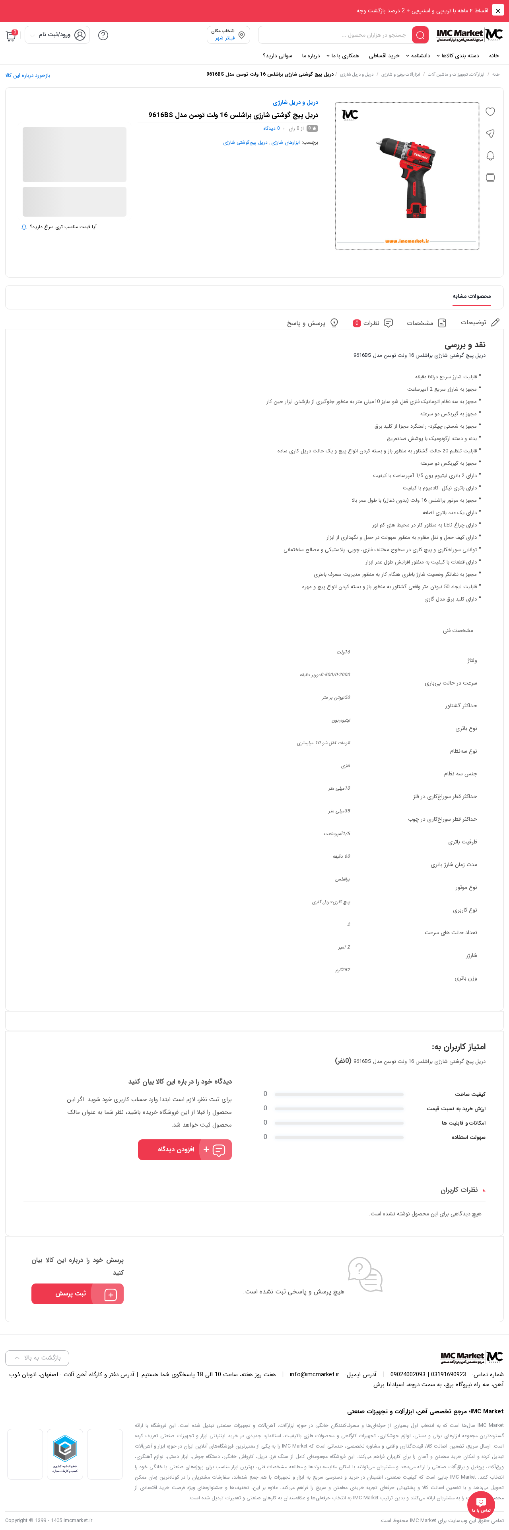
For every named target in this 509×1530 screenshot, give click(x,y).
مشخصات (420, 323)
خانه (496, 74)
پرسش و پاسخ (306, 323)
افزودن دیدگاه (176, 1149)
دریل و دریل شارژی (356, 74)
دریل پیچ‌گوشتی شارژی (245, 142)
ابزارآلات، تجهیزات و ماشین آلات (456, 74)
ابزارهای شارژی (285, 142)
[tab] (480, 322)
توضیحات (473, 322)
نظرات (368, 323)
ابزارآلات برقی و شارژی (400, 74)
